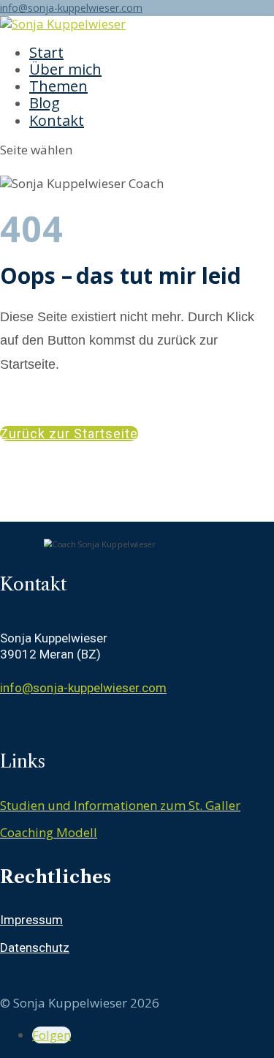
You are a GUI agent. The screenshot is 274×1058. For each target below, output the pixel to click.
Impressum (31, 919)
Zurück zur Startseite (69, 433)
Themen (58, 86)
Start (46, 52)
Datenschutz (34, 947)
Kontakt (56, 120)
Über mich (65, 69)
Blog (44, 103)
